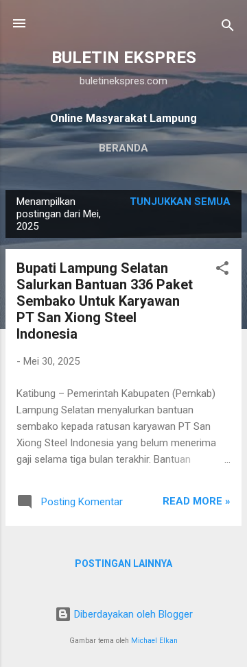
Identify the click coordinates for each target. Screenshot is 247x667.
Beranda (123, 148)
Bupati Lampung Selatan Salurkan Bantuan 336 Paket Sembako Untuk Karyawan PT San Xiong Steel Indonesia (104, 301)
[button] (222, 270)
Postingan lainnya (123, 563)
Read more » (197, 501)
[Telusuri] (228, 28)
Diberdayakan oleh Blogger (132, 614)
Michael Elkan (154, 640)
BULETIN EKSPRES (123, 57)
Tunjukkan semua (180, 201)
